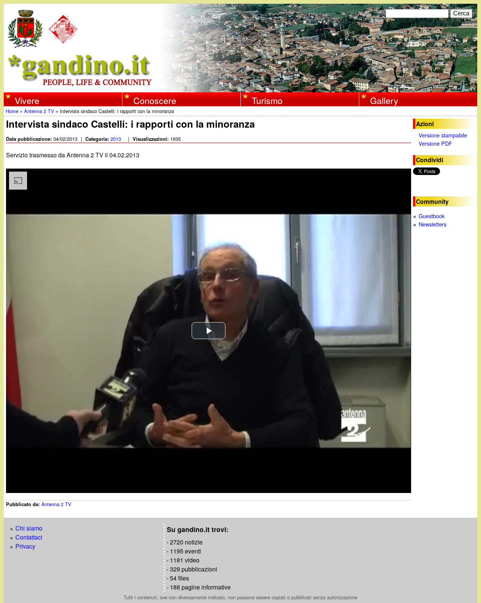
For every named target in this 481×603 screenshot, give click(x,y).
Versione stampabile (443, 135)
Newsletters (432, 224)
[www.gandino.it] (240, 87)
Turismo (267, 100)
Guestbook (432, 216)
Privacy (25, 546)
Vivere (27, 100)
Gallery (384, 100)
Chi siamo (28, 528)
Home (12, 111)
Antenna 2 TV (39, 111)
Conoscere (154, 100)
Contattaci (28, 537)
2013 (115, 138)
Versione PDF (435, 143)
